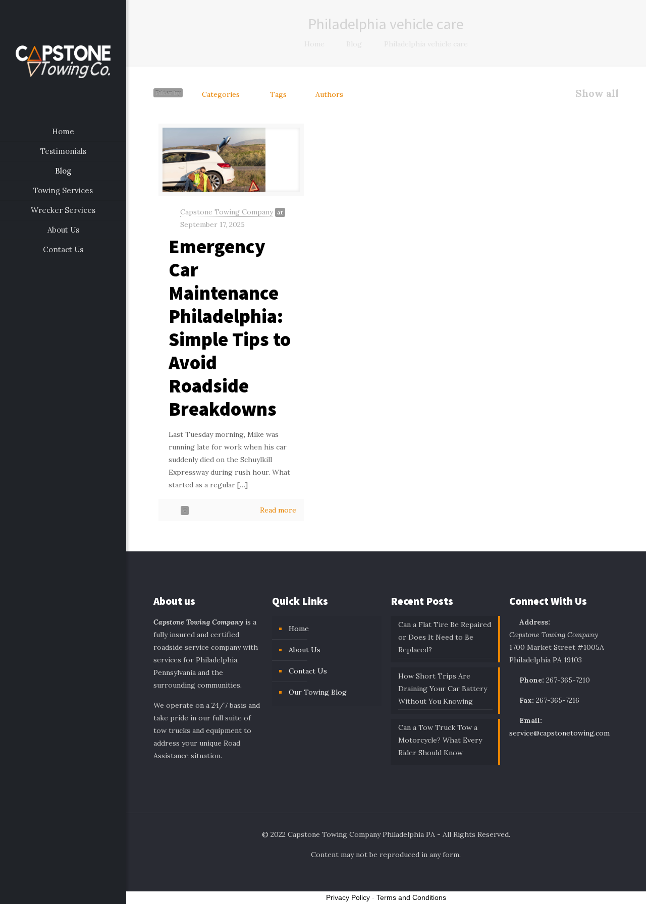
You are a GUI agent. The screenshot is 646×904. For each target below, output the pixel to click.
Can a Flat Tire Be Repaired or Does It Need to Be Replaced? (444, 637)
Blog (354, 43)
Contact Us (308, 670)
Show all (597, 93)
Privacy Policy (348, 897)
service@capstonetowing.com (559, 733)
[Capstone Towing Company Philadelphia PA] (63, 61)
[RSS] (83, 889)
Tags (278, 94)
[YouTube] (70, 889)
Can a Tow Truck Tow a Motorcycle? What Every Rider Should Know (440, 740)
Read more (278, 510)
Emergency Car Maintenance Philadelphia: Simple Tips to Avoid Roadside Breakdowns (230, 328)
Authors (329, 94)
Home (314, 43)
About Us (304, 649)
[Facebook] (42, 889)
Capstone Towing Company (226, 211)
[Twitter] (56, 889)
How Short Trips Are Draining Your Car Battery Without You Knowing (442, 688)
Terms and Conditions (411, 897)
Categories (221, 94)
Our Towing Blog (318, 692)
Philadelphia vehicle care (426, 43)
